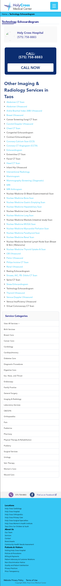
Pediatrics (8, 428)
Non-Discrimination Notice (15, 562)
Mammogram (13, 176)
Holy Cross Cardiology (13, 508)
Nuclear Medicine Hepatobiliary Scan (24, 206)
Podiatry (7, 445)
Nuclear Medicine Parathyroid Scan (23, 233)
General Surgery (10, 393)
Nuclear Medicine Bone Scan (20, 198)
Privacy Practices (11, 568)
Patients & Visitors (14, 547)
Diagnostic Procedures (13, 364)
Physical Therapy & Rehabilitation (17, 440)
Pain (5, 422)
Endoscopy (8, 381)
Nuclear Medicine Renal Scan (20, 237)
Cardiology (8, 346)
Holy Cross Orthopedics (14, 514)
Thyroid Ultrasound (16, 293)
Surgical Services (11, 451)
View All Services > (12, 323)
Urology (7, 457)
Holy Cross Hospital (12, 511)
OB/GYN (7, 411)
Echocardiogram (14, 150)
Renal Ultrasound (15, 266)
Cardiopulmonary (11, 352)
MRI (8, 185)
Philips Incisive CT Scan (18, 262)
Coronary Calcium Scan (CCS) (21, 141)
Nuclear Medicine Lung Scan (20, 215)
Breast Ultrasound (15, 115)
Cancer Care (9, 341)
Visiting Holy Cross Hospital (15, 550)
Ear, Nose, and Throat (13, 376)
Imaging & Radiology (12, 399)
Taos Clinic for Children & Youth (17, 526)
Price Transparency (12, 571)
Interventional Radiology (18, 171)
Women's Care (10, 469)
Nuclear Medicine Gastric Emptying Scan (26, 202)
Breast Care (9, 335)
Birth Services (9, 329)
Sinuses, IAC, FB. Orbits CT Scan (22, 275)
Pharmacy (8, 434)
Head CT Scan (13, 163)
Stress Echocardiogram (17, 284)
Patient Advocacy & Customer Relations (20, 559)
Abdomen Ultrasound (17, 106)
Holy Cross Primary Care (14, 517)
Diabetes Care (10, 358)
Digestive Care (10, 370)
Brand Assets (10, 541)
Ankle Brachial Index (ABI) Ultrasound (24, 110)
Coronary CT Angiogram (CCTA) (22, 145)
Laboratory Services (12, 405)
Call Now (30, 68)
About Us (9, 529)
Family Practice (10, 387)
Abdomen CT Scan (15, 102)
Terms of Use (31, 580)
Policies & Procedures (13, 553)
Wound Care (9, 474)
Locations (9, 505)
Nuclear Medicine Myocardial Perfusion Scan (28, 228)
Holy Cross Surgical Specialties (16, 520)
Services (8, 535)
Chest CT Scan (13, 128)
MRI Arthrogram (14, 189)
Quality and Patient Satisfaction (17, 565)
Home (4, 14)
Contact (8, 538)
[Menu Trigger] (54, 6)
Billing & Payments (12, 556)
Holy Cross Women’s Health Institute (18, 523)
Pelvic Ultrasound (15, 258)
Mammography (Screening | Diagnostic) (25, 180)
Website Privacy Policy (13, 580)
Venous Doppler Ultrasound (19, 297)
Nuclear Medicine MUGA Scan (21, 224)
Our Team (8, 532)
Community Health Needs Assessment (19, 544)
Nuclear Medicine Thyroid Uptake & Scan (26, 249)
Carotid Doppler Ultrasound (20, 123)
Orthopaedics (9, 416)
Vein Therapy (9, 463)
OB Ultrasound (14, 253)
